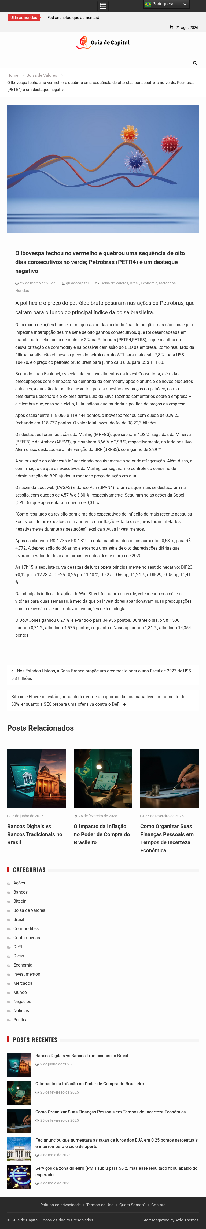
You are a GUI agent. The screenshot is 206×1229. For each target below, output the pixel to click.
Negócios (22, 1001)
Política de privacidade (60, 1205)
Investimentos (26, 974)
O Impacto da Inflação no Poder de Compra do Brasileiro (102, 834)
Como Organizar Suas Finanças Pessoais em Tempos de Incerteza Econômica (110, 1112)
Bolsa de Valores (114, 283)
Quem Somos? (132, 1205)
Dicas (18, 955)
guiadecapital (77, 283)
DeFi (17, 946)
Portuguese (162, 4)
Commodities (26, 928)
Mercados (167, 283)
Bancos (20, 892)
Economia (149, 283)
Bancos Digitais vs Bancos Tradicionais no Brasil (34, 834)
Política (20, 1019)
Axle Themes (187, 1220)
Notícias (22, 290)
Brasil (134, 283)
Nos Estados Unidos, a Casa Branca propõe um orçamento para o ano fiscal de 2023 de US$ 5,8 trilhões (101, 674)
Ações (19, 883)
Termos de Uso (100, 1205)
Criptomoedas (26, 937)
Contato (158, 1205)
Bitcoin (20, 901)
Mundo (20, 992)
